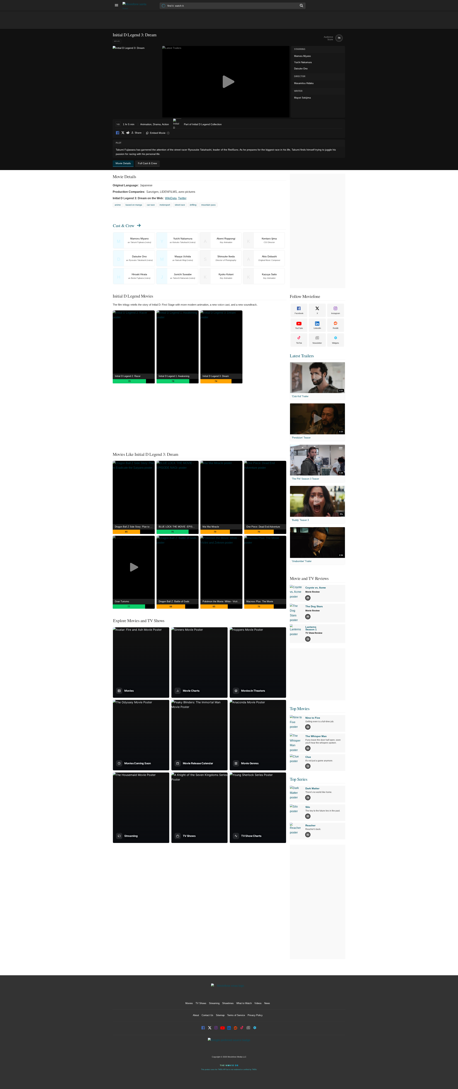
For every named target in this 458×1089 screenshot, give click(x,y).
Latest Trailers (302, 356)
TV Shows (201, 1003)
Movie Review (312, 592)
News (267, 1003)
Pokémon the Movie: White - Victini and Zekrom (222, 601)
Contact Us (207, 1015)
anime (118, 205)
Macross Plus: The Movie (259, 601)
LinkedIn (317, 328)
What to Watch (244, 1003)
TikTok (299, 343)
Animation (146, 124)
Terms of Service (236, 1015)
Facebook (117, 133)
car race (151, 205)
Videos (258, 1003)
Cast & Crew (123, 225)
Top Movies (299, 708)
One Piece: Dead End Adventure (263, 526)
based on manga (134, 205)
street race (180, 205)
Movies (189, 1003)
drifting (193, 205)
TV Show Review (313, 633)
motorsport (165, 205)
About (196, 1015)
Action (165, 124)
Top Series (298, 779)
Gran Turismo (122, 601)
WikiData (171, 198)
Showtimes (228, 1003)
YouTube (299, 328)
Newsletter (317, 343)
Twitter (182, 198)
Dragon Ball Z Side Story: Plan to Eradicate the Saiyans (135, 526)
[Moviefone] (136, 5)
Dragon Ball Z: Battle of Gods (174, 601)
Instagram (335, 313)
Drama (157, 124)
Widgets (335, 343)
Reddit (127, 133)
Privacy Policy (255, 1015)
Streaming (214, 1003)
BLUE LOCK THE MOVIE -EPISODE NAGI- (179, 526)
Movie (117, 41)
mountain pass (208, 205)
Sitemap (220, 1015)
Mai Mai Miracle (211, 526)
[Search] (301, 5)
